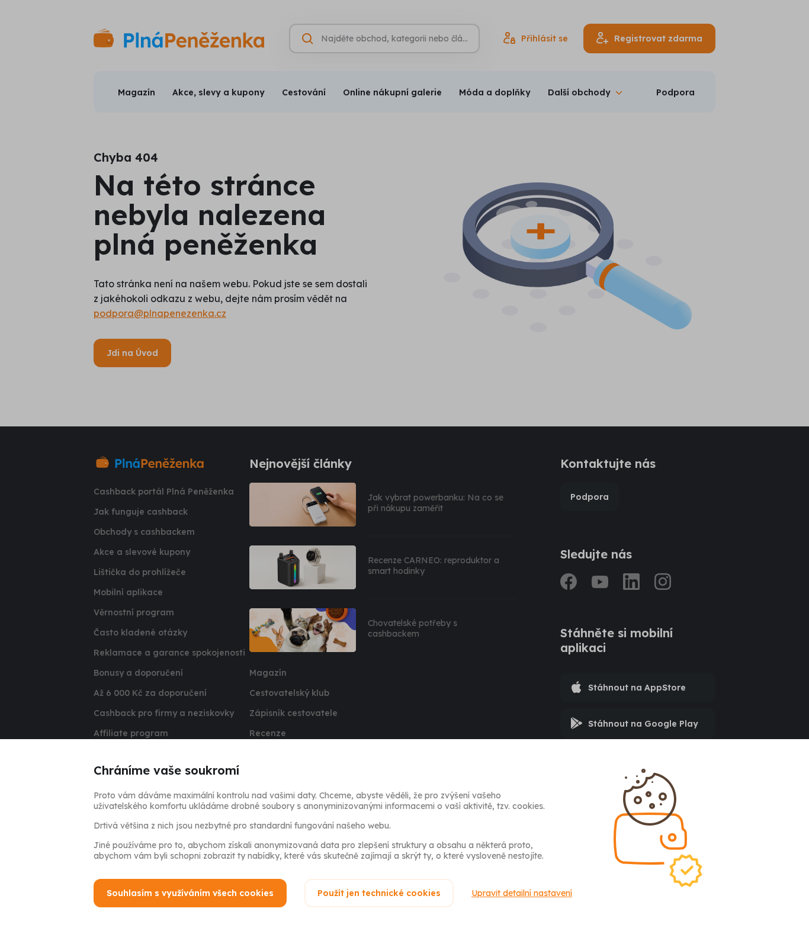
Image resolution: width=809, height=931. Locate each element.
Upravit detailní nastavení (521, 893)
